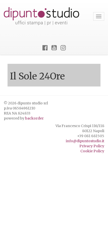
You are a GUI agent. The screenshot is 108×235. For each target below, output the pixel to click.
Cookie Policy (92, 151)
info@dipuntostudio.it (85, 141)
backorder (34, 118)
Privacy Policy (91, 146)
